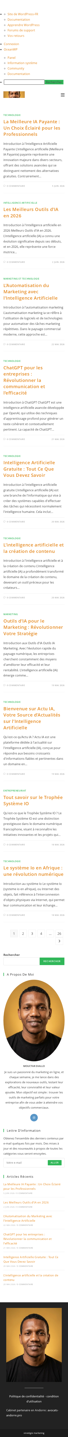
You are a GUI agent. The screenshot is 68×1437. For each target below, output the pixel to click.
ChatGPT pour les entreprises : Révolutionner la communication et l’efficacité (24, 380)
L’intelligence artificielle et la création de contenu (33, 548)
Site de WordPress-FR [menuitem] (23, 14)
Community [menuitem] (16, 68)
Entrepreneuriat (14, 790)
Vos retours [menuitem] (16, 36)
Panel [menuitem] (11, 58)
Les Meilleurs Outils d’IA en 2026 (26, 1202)
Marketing (10, 614)
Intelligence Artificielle (20, 202)
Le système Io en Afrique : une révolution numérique (33, 871)
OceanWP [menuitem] (11, 49)
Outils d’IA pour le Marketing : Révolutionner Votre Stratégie (33, 627)
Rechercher (11, 955)
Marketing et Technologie (21, 278)
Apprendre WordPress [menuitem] (24, 25)
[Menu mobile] (63, 94)
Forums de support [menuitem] (21, 30)
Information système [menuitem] (22, 63)
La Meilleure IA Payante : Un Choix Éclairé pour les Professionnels (31, 127)
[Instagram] (34, 1117)
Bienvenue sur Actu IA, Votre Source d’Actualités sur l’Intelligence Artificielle (31, 718)
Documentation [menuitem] (19, 19)
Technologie (12, 115)
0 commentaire (16, 185)
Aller (55, 1162)
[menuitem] (36, 82)
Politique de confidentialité (26, 1396)
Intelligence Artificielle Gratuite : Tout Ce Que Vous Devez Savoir (29, 468)
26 (59, 933)
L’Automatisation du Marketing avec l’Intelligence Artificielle (30, 291)
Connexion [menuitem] (11, 44)
